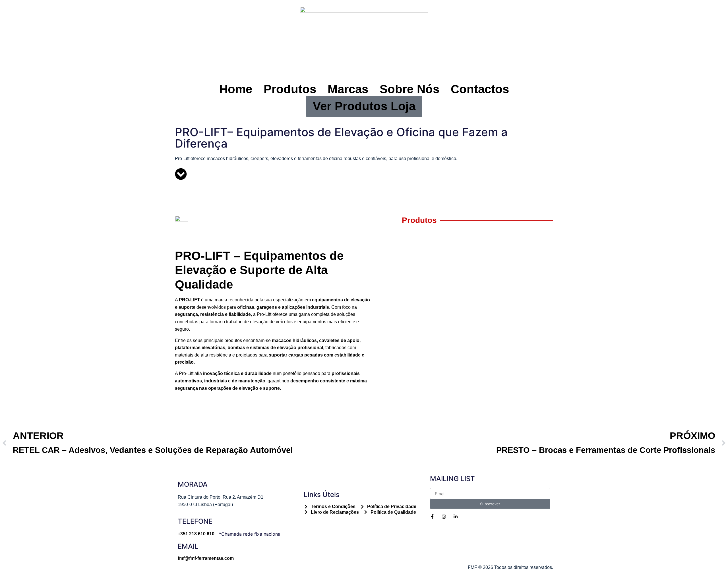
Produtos (290, 89)
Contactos (480, 89)
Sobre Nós (409, 89)
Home (235, 89)
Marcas (348, 89)
